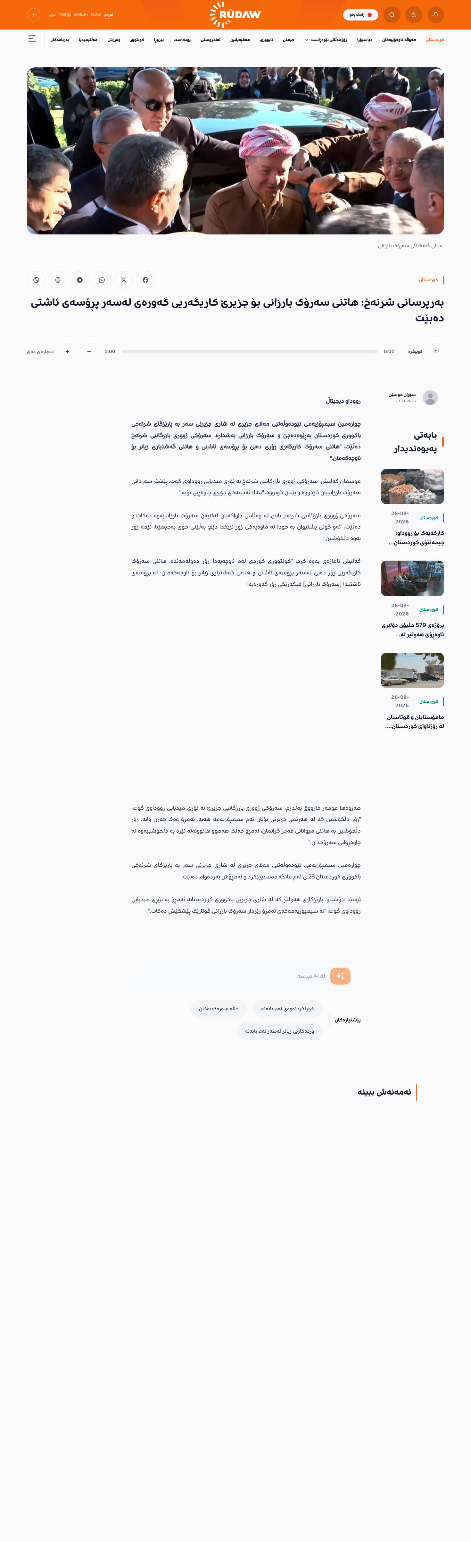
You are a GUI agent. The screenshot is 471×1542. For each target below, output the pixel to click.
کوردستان (435, 40)
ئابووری (266, 40)
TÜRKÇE (65, 14)
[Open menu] (32, 40)
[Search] (392, 14)
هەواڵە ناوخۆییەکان (399, 40)
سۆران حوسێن (402, 395)
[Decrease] (89, 351)
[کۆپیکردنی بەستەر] (36, 280)
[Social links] (33, 14)
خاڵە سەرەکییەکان (219, 1008)
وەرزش (114, 40)
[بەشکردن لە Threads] (58, 280)
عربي (52, 14)
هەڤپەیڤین (240, 40)
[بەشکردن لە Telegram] (80, 280)
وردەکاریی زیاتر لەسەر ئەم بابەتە (279, 1031)
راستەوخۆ (357, 14)
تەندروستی (210, 40)
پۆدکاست (182, 40)
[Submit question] (340, 976)
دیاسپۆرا (364, 40)
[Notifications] (435, 14)
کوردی (108, 14)
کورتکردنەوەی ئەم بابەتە (287, 1008)
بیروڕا (159, 40)
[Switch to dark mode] (413, 14)
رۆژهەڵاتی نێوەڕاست (329, 40)
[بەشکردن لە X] (123, 280)
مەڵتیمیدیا (88, 40)
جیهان (288, 40)
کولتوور (137, 40)
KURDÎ (96, 14)
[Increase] (67, 351)
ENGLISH (80, 14)
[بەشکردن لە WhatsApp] (102, 280)
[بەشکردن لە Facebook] (145, 280)
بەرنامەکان (59, 40)
